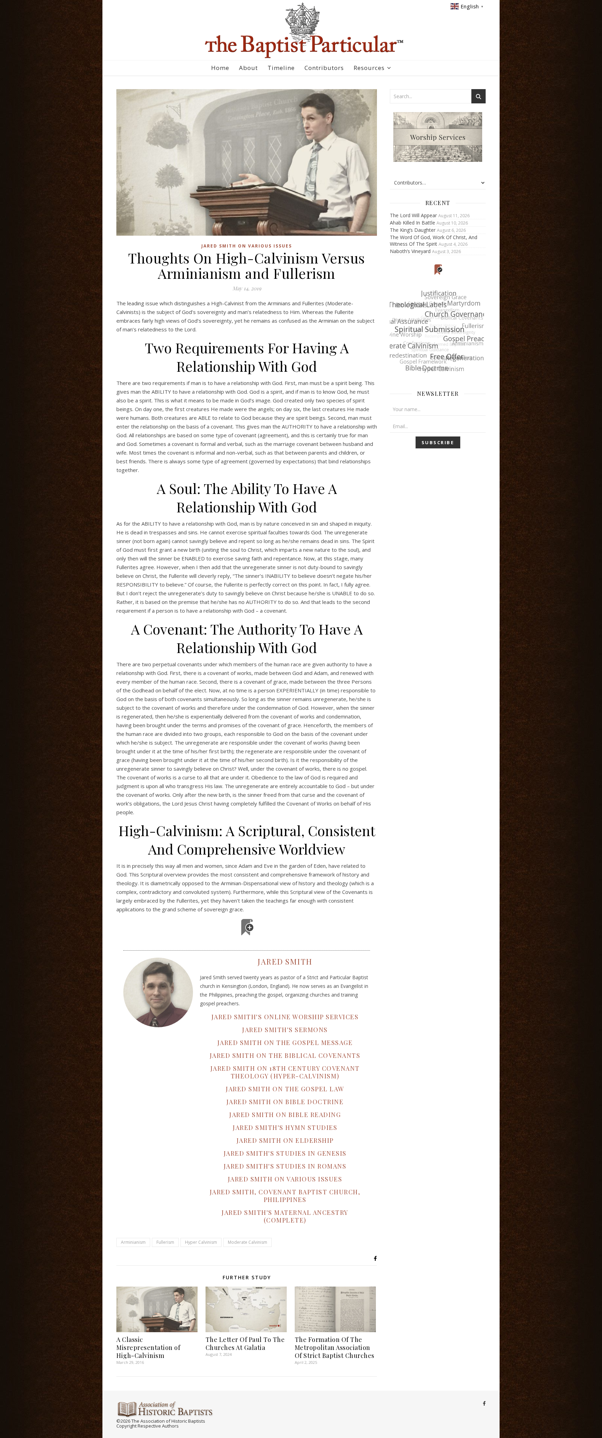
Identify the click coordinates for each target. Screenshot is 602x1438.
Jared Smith (284, 961)
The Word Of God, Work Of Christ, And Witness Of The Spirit (433, 240)
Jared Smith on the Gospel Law (285, 1089)
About (248, 68)
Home (220, 68)
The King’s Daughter (412, 230)
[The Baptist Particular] (301, 30)
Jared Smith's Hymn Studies (285, 1127)
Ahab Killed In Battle (412, 222)
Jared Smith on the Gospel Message (285, 1042)
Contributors (324, 68)
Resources (369, 68)
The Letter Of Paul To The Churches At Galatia (245, 1343)
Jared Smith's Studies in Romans (285, 1166)
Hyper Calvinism (201, 1242)
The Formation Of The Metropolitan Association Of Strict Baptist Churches (335, 1347)
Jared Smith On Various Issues (246, 246)
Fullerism (165, 1242)
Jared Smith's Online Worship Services (285, 1017)
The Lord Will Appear (413, 215)
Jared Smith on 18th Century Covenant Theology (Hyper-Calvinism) (285, 1072)
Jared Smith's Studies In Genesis (285, 1153)
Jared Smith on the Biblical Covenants (285, 1055)
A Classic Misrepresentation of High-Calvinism (148, 1347)
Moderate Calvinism (247, 1242)
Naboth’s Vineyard (410, 251)
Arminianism (133, 1242)
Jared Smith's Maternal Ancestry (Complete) (285, 1216)
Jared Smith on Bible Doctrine (285, 1102)
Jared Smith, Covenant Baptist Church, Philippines (285, 1196)
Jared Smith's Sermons (285, 1030)
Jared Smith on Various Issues (285, 1179)
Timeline (281, 68)
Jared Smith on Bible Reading (285, 1114)
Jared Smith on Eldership (285, 1140)
